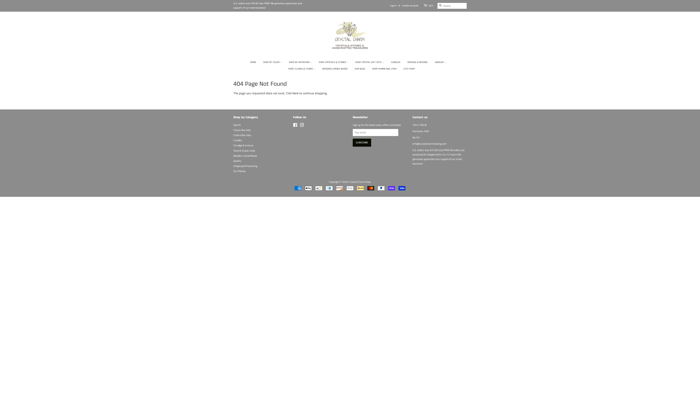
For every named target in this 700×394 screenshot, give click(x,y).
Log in (393, 5)
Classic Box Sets (242, 130)
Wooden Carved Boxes (335, 69)
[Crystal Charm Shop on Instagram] (302, 126)
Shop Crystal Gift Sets (368, 62)
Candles (395, 62)
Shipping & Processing (245, 166)
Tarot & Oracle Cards (301, 69)
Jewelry (440, 62)
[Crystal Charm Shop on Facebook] (295, 126)
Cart (431, 5)
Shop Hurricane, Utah (384, 69)
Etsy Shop (409, 69)
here (296, 93)
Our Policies (239, 171)
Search (237, 125)
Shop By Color (271, 62)
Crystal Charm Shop (360, 182)
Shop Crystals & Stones (333, 62)
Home (253, 62)
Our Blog (360, 69)
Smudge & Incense (417, 62)
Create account (410, 5)
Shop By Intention (299, 62)
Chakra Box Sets (242, 135)
